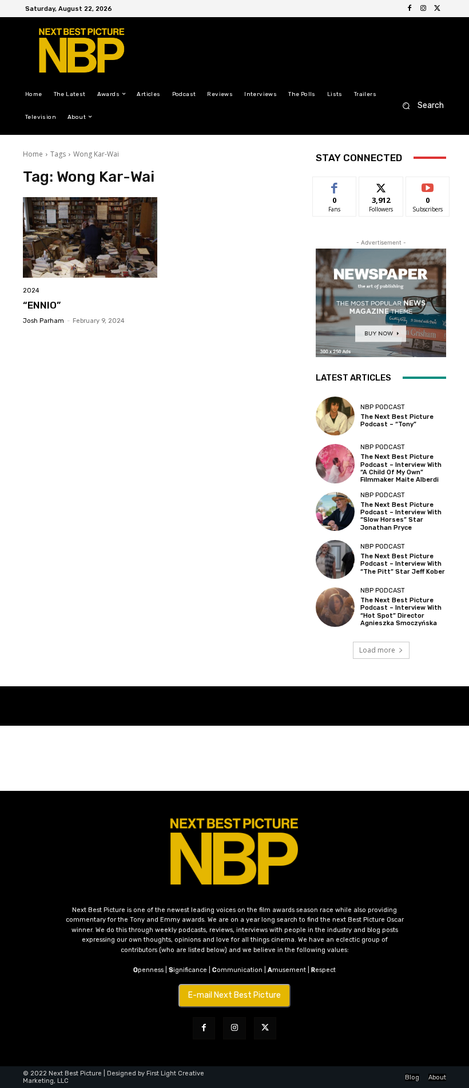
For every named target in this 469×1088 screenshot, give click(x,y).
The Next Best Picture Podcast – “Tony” (397, 420)
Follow (381, 185)
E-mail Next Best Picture (234, 995)
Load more (377, 650)
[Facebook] (409, 8)
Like (334, 185)
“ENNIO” (42, 305)
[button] (419, 105)
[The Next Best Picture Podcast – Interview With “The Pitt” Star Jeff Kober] (335, 559)
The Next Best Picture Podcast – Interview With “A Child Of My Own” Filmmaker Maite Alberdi (401, 468)
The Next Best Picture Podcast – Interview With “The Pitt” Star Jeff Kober (402, 564)
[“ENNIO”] (90, 237)
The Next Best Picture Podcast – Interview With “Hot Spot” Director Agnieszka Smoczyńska (401, 612)
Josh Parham (43, 321)
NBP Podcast (382, 407)
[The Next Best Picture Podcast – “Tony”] (335, 416)
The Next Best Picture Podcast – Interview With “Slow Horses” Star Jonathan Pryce (401, 516)
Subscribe (428, 185)
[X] (437, 8)
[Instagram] (423, 8)
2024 (31, 290)
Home (33, 154)
